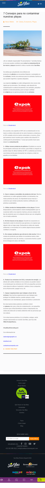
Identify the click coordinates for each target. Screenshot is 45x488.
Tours (21, 420)
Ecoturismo (27, 22)
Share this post (11, 349)
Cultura (21, 22)
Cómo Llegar (22, 423)
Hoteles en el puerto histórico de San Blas (16, 358)
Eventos (21, 412)
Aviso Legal (21, 383)
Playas (34, 22)
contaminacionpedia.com (10, 345)
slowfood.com (7, 341)
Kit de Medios (22, 386)
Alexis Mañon (9, 22)
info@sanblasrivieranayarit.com (28, 448)
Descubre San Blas (22, 410)
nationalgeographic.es (10, 336)
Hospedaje (22, 407)
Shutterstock (12, 125)
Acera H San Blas (22, 380)
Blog (21, 426)
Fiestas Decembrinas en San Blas (25, 367)
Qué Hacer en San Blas (22, 405)
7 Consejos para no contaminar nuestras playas (21, 15)
